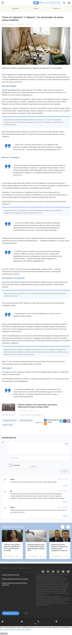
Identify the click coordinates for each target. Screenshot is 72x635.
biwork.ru (45, 588)
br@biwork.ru (50, 593)
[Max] (68, 421)
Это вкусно (56, 8)
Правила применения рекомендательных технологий (14, 584)
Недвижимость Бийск (10, 420)
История (35, 8)
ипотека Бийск (8, 425)
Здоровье (15, 8)
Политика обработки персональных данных (15, 579)
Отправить (65, 471)
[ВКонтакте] (45, 420)
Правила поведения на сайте (10, 574)
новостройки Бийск (26, 420)
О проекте (5, 568)
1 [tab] (35, 623)
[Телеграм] (61, 421)
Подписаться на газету (10, 613)
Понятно (4, 633)
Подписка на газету (24, 568)
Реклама (13, 568)
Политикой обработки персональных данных (15, 629)
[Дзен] (64, 421)
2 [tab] (36, 623)
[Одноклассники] (45, 423)
